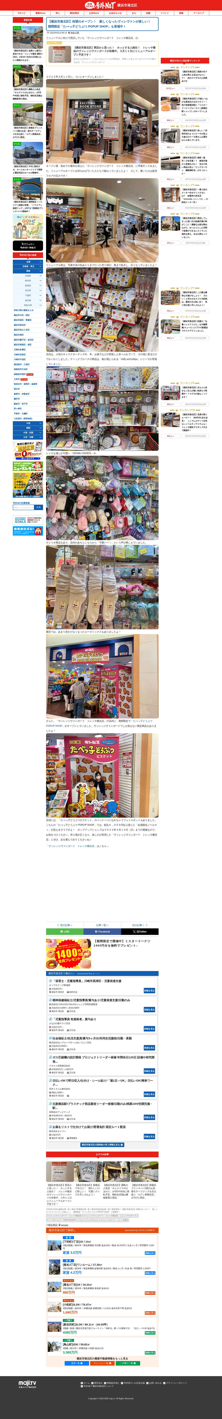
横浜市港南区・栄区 (23, 345)
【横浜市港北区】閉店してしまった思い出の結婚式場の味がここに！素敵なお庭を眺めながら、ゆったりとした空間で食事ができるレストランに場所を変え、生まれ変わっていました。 (194, 227)
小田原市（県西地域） (24, 419)
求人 (58, 13)
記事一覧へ (102, 925)
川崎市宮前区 (20, 355)
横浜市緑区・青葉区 (23, 320)
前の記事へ (66, 925)
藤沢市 (17, 399)
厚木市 (17, 389)
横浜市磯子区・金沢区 (24, 340)
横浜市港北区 (127, 5)
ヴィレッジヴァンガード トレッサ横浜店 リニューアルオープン (111, 1216)
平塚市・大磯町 (21, 414)
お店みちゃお (115, 13)
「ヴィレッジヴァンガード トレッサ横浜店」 (71, 846)
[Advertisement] (185, 37)
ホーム (87, 1383)
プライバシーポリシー (176, 1383)
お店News (94, 13)
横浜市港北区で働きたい (61, 973)
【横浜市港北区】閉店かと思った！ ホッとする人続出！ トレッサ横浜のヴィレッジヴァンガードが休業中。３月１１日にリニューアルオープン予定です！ (114, 51)
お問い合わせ (155, 1383)
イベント (165, 13)
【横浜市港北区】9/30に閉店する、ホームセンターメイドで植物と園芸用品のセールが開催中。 (27, 169)
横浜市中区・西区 (22, 315)
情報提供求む (113, 1383)
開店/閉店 (74, 13)
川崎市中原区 (20, 359)
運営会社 (98, 1383)
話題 (148, 13)
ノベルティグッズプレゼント (88, 1220)
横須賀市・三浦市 (22, 364)
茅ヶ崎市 (18, 409)
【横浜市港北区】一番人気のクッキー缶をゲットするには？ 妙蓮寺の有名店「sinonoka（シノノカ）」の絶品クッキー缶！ (195, 195)
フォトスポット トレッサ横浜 (115, 1220)
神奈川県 (75, 33)
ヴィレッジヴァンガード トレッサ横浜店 (64, 1216)
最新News (40, 13)
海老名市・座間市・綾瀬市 (25, 384)
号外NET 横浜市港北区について (99, 1386)
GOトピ (22, 13)
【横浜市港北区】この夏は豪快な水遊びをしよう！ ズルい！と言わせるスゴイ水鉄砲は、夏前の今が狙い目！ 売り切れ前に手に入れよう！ (194, 298)
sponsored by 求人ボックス (88, 974)
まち (134, 13)
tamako (64, 1225)
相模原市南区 (23, 374)
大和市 (20, 379)
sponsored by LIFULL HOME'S (139, 1230)
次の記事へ (138, 925)
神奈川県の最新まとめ (24, 310)
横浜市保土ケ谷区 (22, 330)
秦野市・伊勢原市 (22, 394)
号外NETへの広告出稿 (134, 1383)
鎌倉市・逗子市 (21, 404)
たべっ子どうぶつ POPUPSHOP (61, 1220)
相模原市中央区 (21, 369)
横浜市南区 (19, 335)
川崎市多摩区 (20, 350)
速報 (181, 13)
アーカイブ (198, 13)
